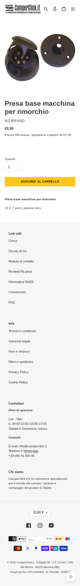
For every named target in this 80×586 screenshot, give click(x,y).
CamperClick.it (25, 562)
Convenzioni (17, 292)
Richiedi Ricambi (20, 271)
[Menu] (72, 8)
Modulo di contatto (21, 261)
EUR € (38, 512)
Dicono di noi (17, 251)
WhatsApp (30, 451)
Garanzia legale (19, 341)
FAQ (12, 302)
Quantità (10, 159)
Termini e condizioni (22, 331)
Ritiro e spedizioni (21, 362)
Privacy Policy (19, 372)
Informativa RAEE (21, 282)
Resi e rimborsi (19, 351)
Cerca (13, 241)
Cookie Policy (18, 382)
